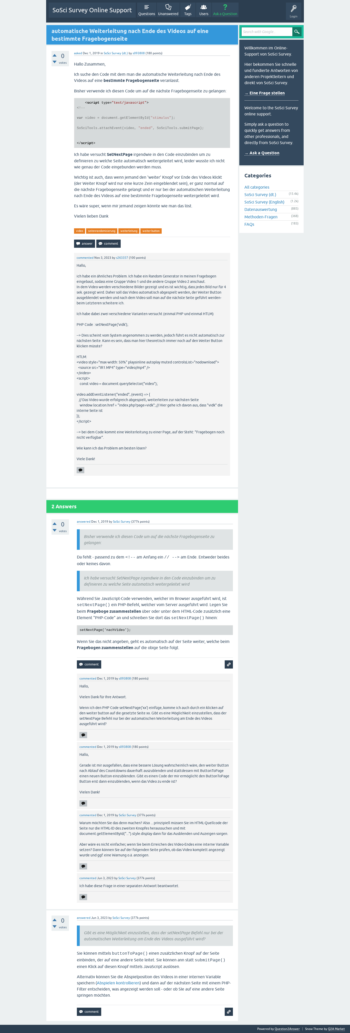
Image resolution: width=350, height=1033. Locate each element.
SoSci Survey (121, 521)
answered (83, 521)
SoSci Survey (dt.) (116, 53)
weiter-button (151, 230)
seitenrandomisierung (101, 230)
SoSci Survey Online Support (92, 10)
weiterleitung (128, 230)
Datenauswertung (260, 209)
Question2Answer (287, 1029)
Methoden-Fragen (260, 216)
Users (203, 14)
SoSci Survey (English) (264, 202)
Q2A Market (336, 1029)
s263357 (122, 258)
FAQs (249, 224)
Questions (146, 14)
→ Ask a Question (261, 152)
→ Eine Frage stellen (264, 93)
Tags (187, 14)
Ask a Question (225, 14)
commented (85, 258)
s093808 (139, 53)
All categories (256, 187)
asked (78, 53)
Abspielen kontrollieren (118, 983)
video (79, 230)
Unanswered (168, 14)
